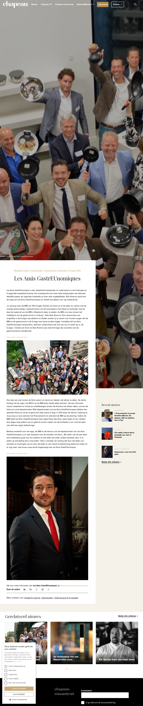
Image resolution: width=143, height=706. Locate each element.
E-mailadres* (86, 691)
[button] (89, 4)
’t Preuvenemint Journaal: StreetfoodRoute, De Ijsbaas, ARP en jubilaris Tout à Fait (124, 416)
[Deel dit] (30, 589)
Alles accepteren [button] (19, 689)
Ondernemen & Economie (66, 597)
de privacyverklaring (106, 702)
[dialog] (19, 673)
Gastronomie (47, 597)
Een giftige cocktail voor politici (116, 659)
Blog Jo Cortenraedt (121, 449)
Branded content (32, 597)
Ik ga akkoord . (101, 702)
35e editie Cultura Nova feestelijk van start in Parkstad (124, 435)
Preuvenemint (119, 410)
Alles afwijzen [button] (19, 694)
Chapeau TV (118, 430)
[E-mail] (24, 589)
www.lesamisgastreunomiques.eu (74, 585)
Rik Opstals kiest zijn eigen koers (71, 659)
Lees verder (17, 661)
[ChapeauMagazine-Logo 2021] (15, 4)
